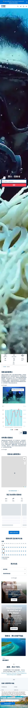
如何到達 (5, 569)
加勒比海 (16, 690)
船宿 (6, 501)
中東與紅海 (4, 687)
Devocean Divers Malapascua (19, 673)
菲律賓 (4, 366)
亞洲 (2, 690)
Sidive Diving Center (11, 674)
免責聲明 (19, 674)
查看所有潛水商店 (14, 532)
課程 (22, 501)
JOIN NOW (14, 628)
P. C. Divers (18, 671)
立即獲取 (14, 599)
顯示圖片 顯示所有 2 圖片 (17, 389)
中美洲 (15, 687)
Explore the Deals (13, 3)
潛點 (13, 501)
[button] (14, 473)
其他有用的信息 (6, 573)
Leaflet (25, 486)
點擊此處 (23, 705)
